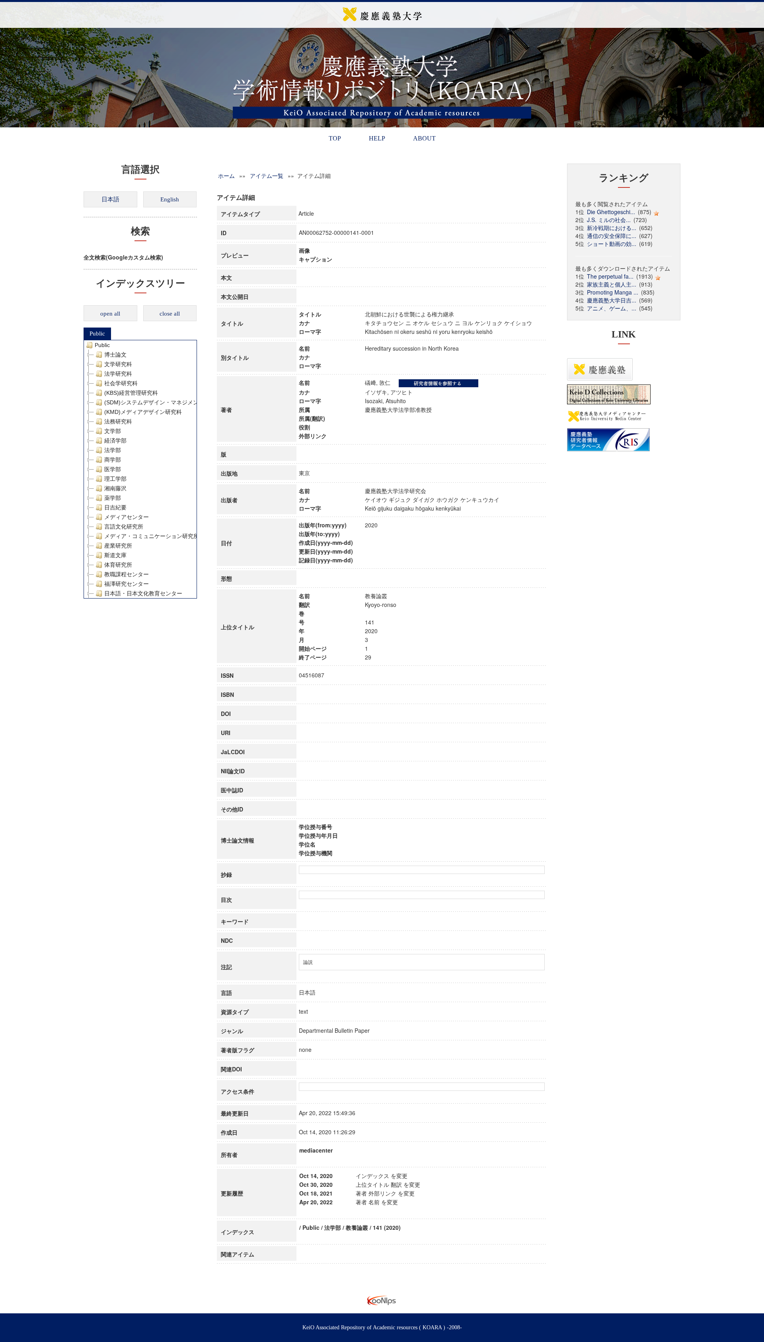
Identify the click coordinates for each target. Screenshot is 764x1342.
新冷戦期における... (611, 228)
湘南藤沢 (115, 488)
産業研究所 (118, 545)
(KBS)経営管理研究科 (131, 393)
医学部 (112, 469)
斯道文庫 (115, 555)
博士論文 (115, 354)
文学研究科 (118, 364)
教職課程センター (126, 574)
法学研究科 (118, 374)
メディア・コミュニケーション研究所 (151, 536)
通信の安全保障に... (611, 236)
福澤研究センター (126, 584)
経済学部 (115, 440)
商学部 (112, 459)
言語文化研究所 (123, 526)
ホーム (226, 175)
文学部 (112, 431)
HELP (377, 138)
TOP (335, 138)
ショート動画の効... (611, 244)
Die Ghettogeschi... (611, 212)
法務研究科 (118, 421)
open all (110, 313)
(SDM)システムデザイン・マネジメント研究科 (162, 402)
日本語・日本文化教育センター (143, 593)
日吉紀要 (115, 507)
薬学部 (112, 498)
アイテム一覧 (266, 175)
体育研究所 (118, 565)
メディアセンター (126, 517)
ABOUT (424, 138)
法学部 (112, 450)
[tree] (140, 469)
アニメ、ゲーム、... (611, 308)
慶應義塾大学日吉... (611, 300)
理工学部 (115, 479)
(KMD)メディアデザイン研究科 (143, 412)
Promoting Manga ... (612, 292)
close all (170, 313)
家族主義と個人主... (611, 284)
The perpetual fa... (610, 276)
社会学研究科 (121, 383)
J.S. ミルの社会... (609, 220)
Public (97, 333)
